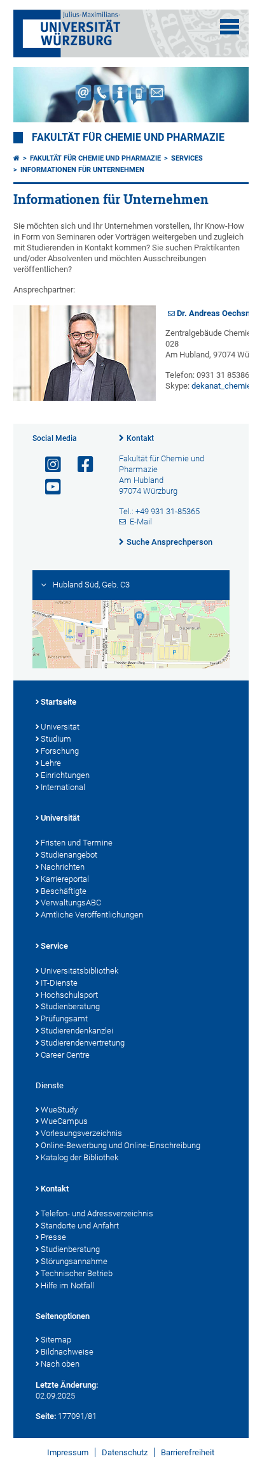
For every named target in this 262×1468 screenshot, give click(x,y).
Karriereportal (65, 879)
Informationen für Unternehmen (82, 170)
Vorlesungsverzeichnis (81, 1133)
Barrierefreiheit (187, 1452)
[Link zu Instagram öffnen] (47, 465)
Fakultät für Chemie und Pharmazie (128, 137)
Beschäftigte (63, 891)
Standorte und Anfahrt (80, 1225)
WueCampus (64, 1121)
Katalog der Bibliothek (79, 1157)
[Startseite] (16, 158)
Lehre (51, 763)
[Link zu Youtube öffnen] (47, 487)
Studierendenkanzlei (77, 1030)
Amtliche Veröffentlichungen (92, 914)
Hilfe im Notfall (67, 1285)
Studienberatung (70, 1006)
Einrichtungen (65, 775)
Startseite (58, 702)
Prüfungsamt (64, 1018)
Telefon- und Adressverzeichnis (97, 1213)
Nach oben (60, 1364)
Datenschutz (125, 1452)
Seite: (46, 1416)
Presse (53, 1237)
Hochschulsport (69, 995)
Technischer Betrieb (77, 1273)
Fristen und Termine (77, 842)
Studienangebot (69, 855)
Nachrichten (63, 867)
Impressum (67, 1452)
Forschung (60, 751)
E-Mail (141, 521)
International (63, 787)
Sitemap (56, 1339)
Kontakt (140, 438)
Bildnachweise (67, 1351)
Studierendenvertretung (83, 1042)
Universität (60, 726)
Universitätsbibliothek (79, 970)
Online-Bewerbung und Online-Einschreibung (120, 1145)
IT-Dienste (59, 983)
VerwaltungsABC (71, 902)
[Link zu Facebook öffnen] (80, 465)
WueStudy (59, 1109)
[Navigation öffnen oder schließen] (229, 26)
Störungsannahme (74, 1261)
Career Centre (65, 1055)
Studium (56, 739)
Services (187, 158)
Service (54, 946)
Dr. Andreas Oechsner (217, 313)
